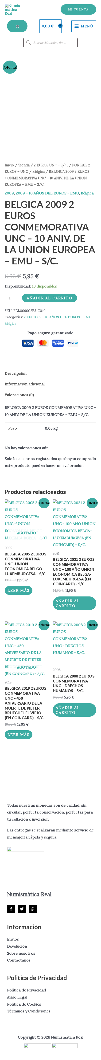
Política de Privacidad (26, 990)
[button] (78, 9)
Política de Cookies (24, 1004)
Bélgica (38, 171)
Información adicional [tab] (25, 384)
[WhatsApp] (33, 909)
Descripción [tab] (16, 373)
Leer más (19, 590)
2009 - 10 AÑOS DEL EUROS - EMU (47, 193)
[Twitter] (22, 909)
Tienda (24, 165)
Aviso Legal (17, 997)
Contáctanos (19, 960)
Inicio (9, 165)
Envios (13, 939)
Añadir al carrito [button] (68, 603)
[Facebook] (11, 909)
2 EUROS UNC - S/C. (51, 165)
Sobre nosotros (21, 953)
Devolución (17, 946)
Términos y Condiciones (28, 1011)
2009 (9, 193)
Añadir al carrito (49, 298)
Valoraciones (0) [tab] (19, 394)
